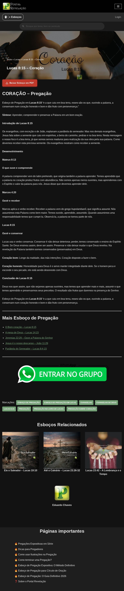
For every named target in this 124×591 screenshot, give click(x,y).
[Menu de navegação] (118, 6)
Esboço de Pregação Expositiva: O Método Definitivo (46, 565)
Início (9, 59)
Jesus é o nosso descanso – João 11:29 (26, 343)
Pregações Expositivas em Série (35, 543)
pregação (24, 409)
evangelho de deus (106, 403)
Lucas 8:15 (9, 409)
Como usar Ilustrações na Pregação (37, 554)
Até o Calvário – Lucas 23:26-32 (62, 470)
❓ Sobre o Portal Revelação (30, 581)
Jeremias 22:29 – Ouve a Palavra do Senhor (29, 338)
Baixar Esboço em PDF (22, 83)
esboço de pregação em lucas (60, 403)
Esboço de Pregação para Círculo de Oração (42, 570)
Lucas (17, 59)
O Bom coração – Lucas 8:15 (20, 327)
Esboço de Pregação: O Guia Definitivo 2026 (42, 576)
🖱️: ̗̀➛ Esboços (12, 17)
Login (118, 17)
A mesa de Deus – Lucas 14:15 (22, 332)
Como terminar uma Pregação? (35, 560)
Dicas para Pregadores (30, 549)
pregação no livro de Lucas (49, 409)
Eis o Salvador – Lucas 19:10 (20, 470)
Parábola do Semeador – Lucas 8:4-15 (26, 348)
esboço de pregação (29, 403)
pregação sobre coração (82, 409)
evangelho (86, 403)
